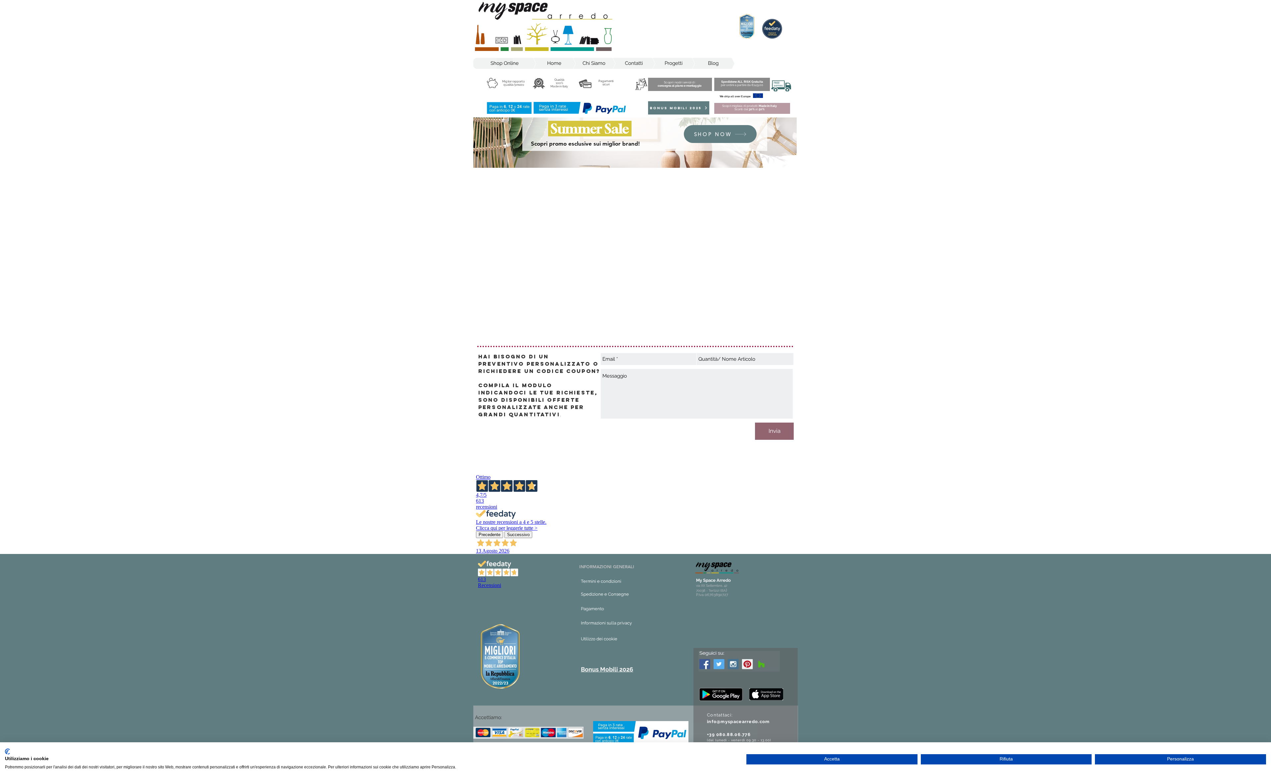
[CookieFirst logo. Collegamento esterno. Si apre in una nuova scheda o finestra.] (7, 752)
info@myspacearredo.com (738, 721)
